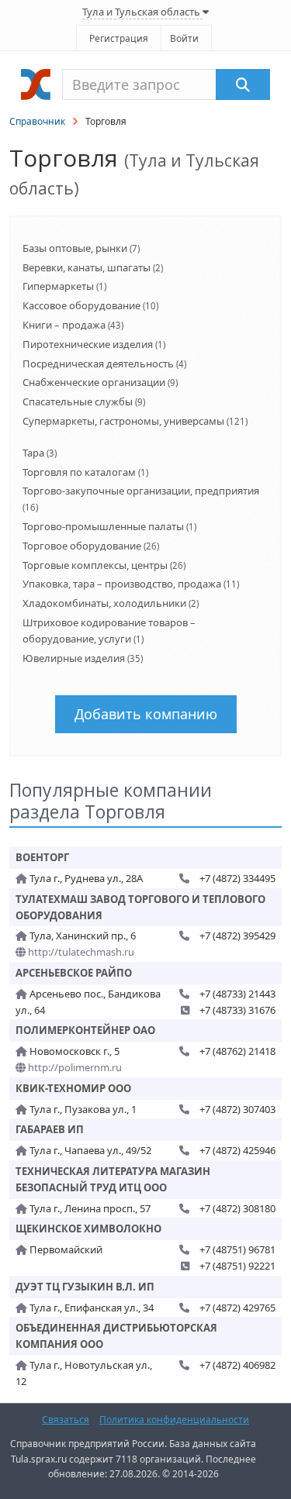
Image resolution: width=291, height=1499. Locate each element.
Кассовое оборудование (81, 305)
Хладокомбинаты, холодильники (104, 603)
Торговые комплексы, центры (95, 565)
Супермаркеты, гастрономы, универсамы (123, 421)
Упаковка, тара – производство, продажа (122, 584)
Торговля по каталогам (79, 472)
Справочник (37, 121)
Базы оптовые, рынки (75, 248)
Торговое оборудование (82, 546)
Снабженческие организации (94, 382)
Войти (184, 38)
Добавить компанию (145, 714)
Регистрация (118, 38)
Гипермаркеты (58, 286)
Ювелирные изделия (74, 658)
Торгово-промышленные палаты (103, 526)
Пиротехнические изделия (88, 344)
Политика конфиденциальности (174, 1419)
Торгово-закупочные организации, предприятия (141, 491)
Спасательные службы (78, 401)
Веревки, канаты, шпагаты (87, 267)
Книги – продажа (64, 325)
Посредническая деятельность (98, 363)
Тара (33, 453)
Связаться (65, 1419)
